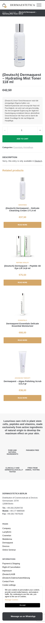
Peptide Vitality (22, 263)
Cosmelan (6, 536)
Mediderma (7, 539)
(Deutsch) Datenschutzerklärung (16, 578)
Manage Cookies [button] (11, 600)
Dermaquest (7, 543)
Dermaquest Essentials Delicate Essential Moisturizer (22, 324)
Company (6, 528)
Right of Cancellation (11, 567)
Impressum (7, 571)
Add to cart (22, 139)
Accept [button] (22, 605)
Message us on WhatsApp (23, 616)
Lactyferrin (6, 532)
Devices (5, 546)
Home (4, 12)
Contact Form (8, 581)
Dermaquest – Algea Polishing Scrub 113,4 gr (22, 382)
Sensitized (22, 205)
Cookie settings (9, 585)
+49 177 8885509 (16, 511)
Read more (22, 225)
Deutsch (38, 161)
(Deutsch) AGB (8, 574)
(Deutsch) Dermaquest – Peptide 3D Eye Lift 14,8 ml (22, 267)
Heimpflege (28, 147)
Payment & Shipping (11, 564)
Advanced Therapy (22, 378)
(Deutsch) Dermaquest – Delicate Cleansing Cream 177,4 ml (22, 209)
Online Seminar (9, 550)
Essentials (12, 12)
